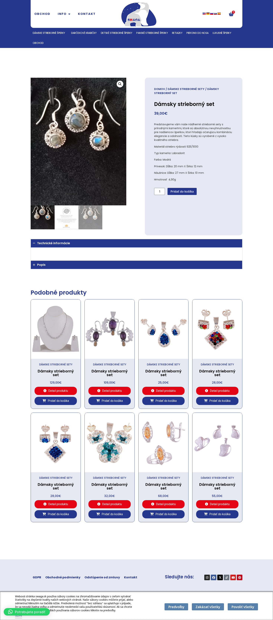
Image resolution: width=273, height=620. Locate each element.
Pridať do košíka (182, 191)
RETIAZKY (177, 33)
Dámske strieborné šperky (49, 33)
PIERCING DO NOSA (197, 33)
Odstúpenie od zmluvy (102, 577)
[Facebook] (213, 577)
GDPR (37, 577)
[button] (120, 84)
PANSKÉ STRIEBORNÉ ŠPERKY (152, 33)
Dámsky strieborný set (56, 373)
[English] (204, 13)
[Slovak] (215, 13)
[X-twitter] (220, 577)
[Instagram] (207, 577)
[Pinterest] (239, 577)
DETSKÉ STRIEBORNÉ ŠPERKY (116, 33)
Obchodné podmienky (62, 577)
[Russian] (211, 13)
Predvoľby (176, 607)
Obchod (42, 14)
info (62, 14)
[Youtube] (233, 577)
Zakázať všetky (208, 607)
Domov (159, 89)
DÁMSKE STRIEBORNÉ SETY (186, 89)
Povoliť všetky (242, 607)
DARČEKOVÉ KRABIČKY (84, 33)
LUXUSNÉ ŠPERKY (222, 33)
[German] (207, 13)
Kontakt (87, 14)
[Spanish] (219, 13)
